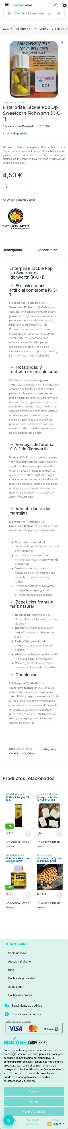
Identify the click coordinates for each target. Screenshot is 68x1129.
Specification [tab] (47, 250)
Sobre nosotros (18, 953)
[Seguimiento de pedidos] (7, 1005)
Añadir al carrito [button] (27, 834)
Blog (11, 970)
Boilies (40, 855)
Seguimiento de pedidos (27, 1005)
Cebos (44, 28)
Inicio (6, 28)
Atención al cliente (19, 961)
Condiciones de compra (26, 1014)
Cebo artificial (10, 102)
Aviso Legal (15, 986)
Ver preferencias (34, 1111)
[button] (61, 42)
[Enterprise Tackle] (16, 218)
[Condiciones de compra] (7, 1014)
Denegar (34, 1101)
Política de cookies (20, 995)
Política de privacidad (21, 978)
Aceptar (34, 1091)
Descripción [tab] (12, 250)
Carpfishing (23, 28)
